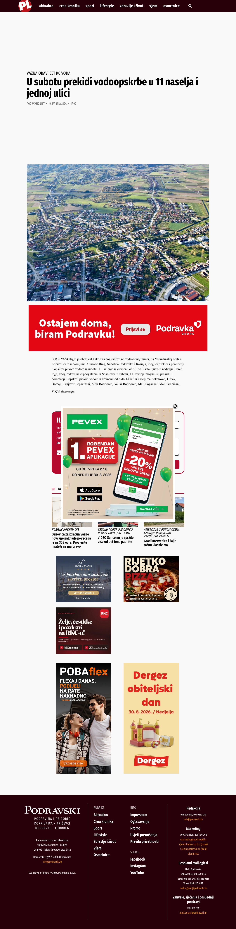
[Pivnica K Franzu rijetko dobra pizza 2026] (151, 601)
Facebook (137, 859)
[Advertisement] (118, 41)
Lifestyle (107, 6)
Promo (135, 828)
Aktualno (46, 6)
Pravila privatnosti (144, 841)
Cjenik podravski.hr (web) (193, 849)
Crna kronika (69, 6)
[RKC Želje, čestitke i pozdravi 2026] (83, 652)
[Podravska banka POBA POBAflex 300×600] (83, 772)
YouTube (137, 872)
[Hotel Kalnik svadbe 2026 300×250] (83, 601)
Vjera (153, 6)
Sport (90, 6)
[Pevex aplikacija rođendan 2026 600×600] (118, 518)
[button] (190, 6)
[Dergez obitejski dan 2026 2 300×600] (151, 772)
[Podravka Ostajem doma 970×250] (118, 350)
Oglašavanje (139, 821)
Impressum (138, 814)
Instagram (138, 865)
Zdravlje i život (131, 6)
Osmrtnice (171, 6)
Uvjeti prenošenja (143, 834)
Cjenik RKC (193, 853)
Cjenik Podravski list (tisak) (193, 844)
